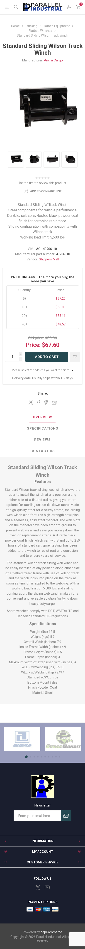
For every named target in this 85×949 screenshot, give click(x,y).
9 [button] (56, 756)
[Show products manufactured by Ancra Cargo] (22, 739)
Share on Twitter (31, 402)
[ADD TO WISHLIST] (75, 357)
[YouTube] (47, 887)
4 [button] (38, 756)
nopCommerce (51, 932)
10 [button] (59, 756)
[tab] (42, 417)
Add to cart (46, 357)
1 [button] (26, 756)
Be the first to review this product (42, 183)
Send (66, 815)
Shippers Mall (49, 259)
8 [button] (52, 756)
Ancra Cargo (53, 60)
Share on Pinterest (46, 402)
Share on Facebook (38, 402)
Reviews (42, 440)
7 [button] (48, 756)
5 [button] (41, 756)
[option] (16, 160)
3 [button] (34, 756)
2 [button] (30, 756)
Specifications (42, 428)
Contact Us (42, 451)
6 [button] (45, 756)
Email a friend (54, 402)
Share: (42, 393)
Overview (42, 417)
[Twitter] (37, 887)
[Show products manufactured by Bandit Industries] (63, 739)
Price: (33, 345)
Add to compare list (45, 191)
